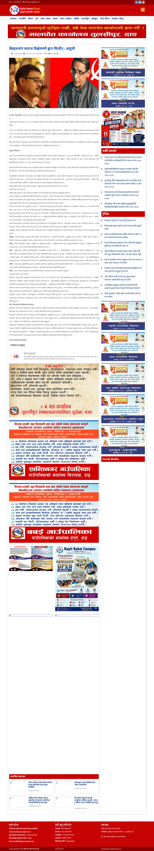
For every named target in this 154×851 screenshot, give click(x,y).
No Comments (54, 53)
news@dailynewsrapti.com (22, 841)
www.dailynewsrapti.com (19, 831)
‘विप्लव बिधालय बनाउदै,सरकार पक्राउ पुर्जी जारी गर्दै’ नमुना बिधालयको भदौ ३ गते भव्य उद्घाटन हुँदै (122, 252)
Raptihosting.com (115, 849)
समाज (55, 18)
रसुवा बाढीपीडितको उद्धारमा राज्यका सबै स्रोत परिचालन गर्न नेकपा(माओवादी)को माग (121, 170)
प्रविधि (76, 18)
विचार (30, 18)
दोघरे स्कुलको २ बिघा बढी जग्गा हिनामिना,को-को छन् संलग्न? (122, 295)
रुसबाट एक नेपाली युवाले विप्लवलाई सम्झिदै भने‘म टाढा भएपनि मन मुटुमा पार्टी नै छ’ (123, 269)
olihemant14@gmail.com (32, 2)
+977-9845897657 (16, 2)
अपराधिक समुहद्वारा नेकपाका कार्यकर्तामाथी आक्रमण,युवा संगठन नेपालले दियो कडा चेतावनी (122, 286)
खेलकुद (95, 18)
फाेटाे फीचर (104, 18)
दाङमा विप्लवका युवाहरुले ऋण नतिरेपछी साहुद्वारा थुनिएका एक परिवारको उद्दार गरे (123, 244)
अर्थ (36, 18)
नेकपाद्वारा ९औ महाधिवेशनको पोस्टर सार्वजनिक (84, 783)
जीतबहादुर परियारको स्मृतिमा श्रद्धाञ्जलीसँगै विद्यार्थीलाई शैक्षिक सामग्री (120, 205)
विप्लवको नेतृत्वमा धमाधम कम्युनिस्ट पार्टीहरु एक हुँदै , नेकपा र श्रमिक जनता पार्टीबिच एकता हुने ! (86, 801)
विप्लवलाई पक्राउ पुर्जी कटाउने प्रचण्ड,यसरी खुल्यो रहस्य (122, 227)
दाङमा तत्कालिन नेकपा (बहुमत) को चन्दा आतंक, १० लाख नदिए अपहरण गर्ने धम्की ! (123, 261)
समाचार (13, 18)
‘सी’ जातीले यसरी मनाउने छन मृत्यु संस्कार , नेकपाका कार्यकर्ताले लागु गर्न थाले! (120, 278)
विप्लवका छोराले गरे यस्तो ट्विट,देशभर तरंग (120, 220)
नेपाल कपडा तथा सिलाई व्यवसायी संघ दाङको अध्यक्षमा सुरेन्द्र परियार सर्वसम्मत (121, 193)
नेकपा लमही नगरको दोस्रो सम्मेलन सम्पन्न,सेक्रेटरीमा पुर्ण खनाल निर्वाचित (40, 785)
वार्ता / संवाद (45, 18)
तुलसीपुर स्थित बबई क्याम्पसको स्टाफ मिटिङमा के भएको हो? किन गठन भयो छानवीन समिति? (122, 182)
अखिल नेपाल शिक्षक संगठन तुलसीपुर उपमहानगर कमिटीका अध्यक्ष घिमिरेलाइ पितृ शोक (39, 800)
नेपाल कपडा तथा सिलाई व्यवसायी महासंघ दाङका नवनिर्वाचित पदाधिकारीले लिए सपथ (122, 159)
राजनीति (22, 18)
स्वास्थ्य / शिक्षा (118, 18)
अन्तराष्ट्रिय (85, 18)
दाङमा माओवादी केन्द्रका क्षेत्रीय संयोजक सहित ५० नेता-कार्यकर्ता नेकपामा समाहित (123, 236)
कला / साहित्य (66, 18)
